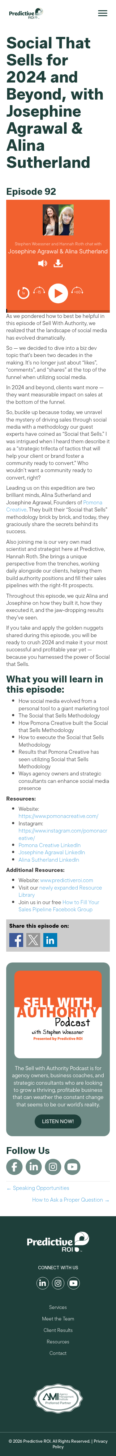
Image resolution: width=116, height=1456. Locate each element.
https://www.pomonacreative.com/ (58, 816)
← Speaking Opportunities (37, 1188)
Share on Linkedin (50, 940)
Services (58, 1308)
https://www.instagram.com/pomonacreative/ (63, 834)
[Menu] (103, 13)
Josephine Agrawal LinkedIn (52, 852)
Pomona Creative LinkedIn (50, 845)
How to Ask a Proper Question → (71, 1200)
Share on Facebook (16, 940)
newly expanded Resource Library (60, 891)
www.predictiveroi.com (66, 880)
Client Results (58, 1331)
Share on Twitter (33, 940)
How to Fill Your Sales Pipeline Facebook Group (59, 906)
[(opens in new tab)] (58, 1398)
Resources (58, 1342)
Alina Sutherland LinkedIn (49, 859)
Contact (58, 1354)
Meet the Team (58, 1319)
